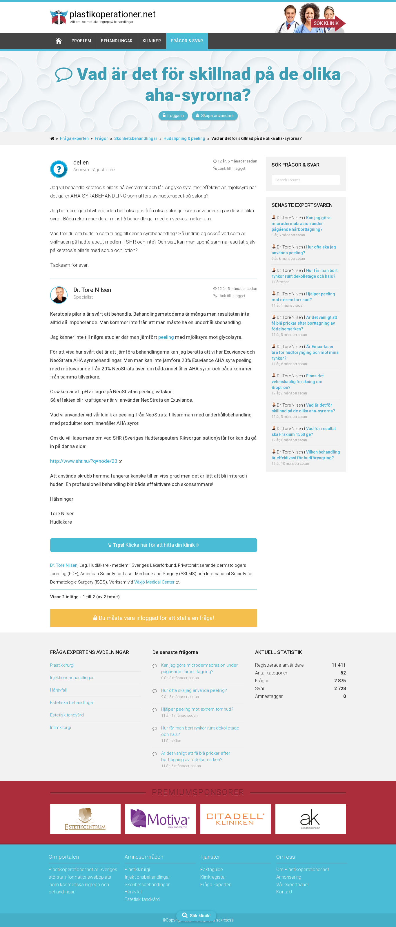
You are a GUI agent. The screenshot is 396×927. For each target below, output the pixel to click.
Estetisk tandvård (67, 715)
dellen (81, 162)
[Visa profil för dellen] (59, 169)
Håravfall (58, 690)
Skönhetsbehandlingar (135, 138)
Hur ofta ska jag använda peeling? (194, 690)
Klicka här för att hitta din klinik (154, 545)
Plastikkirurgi (62, 665)
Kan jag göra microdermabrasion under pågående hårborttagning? (301, 223)
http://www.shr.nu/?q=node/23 (83, 461)
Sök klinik (326, 23)
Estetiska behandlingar (72, 702)
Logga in (176, 115)
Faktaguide (211, 869)
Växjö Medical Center (154, 582)
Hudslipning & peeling (184, 138)
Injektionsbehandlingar (72, 677)
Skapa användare (217, 115)
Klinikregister (213, 877)
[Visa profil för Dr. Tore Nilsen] (59, 295)
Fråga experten (74, 138)
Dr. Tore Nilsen (92, 289)
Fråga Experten (215, 884)
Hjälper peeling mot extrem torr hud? (197, 709)
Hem (58, 41)
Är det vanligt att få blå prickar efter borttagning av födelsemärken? (304, 323)
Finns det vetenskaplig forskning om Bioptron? (298, 382)
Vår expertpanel (292, 884)
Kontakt (284, 892)
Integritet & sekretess (215, 920)
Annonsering (288, 877)
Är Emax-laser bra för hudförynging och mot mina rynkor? (305, 352)
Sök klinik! (199, 915)
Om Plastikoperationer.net (302, 869)
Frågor (101, 138)
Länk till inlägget (231, 168)
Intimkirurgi (60, 727)
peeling (166, 337)
